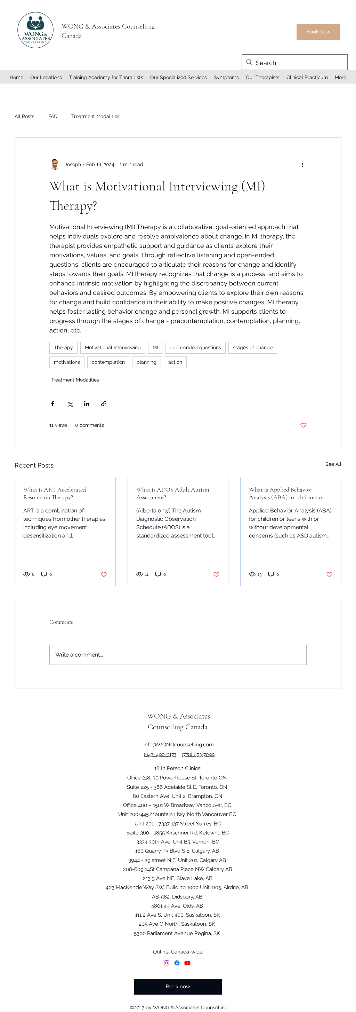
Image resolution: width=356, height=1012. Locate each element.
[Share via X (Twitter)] (69, 403)
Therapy (63, 347)
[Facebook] (176, 962)
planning (146, 362)
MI (155, 347)
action (175, 362)
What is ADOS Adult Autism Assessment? (172, 493)
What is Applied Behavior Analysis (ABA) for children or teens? (286, 493)
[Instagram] (166, 962)
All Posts (24, 116)
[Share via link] (103, 403)
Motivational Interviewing (113, 347)
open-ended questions (195, 347)
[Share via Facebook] (52, 403)
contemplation (108, 362)
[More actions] (302, 164)
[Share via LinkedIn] (86, 403)
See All (333, 464)
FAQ (52, 116)
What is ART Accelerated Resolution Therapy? (54, 493)
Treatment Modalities (95, 116)
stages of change (253, 347)
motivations (67, 362)
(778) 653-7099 (198, 754)
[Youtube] (187, 962)
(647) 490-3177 (160, 754)
